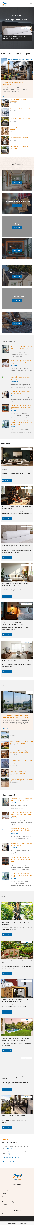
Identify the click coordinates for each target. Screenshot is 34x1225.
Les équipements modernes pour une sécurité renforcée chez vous (20, 377)
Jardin (26, 903)
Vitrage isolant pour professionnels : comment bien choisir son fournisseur (16, 716)
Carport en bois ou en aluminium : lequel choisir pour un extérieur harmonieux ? (16, 1000)
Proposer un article (22, 1223)
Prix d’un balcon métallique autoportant (13, 1115)
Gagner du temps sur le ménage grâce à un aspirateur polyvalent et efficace (21, 362)
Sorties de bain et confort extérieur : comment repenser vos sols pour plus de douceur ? (16, 1039)
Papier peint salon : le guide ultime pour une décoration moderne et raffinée (16, 37)
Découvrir (17, 182)
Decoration (26, 28)
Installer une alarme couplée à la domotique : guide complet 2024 (21, 407)
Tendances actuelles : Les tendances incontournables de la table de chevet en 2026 (15, 623)
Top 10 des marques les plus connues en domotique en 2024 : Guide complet (21, 422)
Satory (8, 1154)
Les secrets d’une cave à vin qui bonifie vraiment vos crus (21, 347)
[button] (31, 3)
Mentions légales (11, 1223)
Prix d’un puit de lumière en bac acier (20, 109)
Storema (9, 1148)
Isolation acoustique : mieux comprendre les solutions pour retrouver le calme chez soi (21, 762)
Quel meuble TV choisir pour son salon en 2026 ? (17, 661)
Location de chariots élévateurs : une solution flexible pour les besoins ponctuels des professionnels (20, 771)
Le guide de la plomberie (10, 1157)
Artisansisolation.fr (8, 1162)
